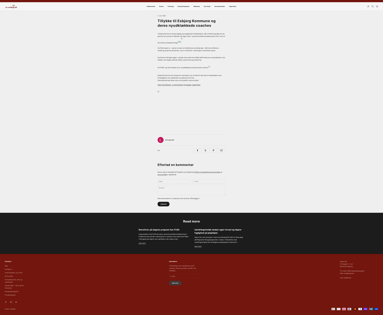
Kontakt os (8, 269)
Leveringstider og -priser (14, 273)
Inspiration (232, 6)
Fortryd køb (9, 276)
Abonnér (175, 283)
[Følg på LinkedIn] (16, 302)
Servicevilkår (162, 175)
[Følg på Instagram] (11, 302)
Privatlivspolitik (10, 295)
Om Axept (207, 6)
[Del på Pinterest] (213, 150)
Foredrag (171, 6)
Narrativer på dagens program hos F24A (159, 230)
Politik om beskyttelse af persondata (207, 172)
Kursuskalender (219, 6)
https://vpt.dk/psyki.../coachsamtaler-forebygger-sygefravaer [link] (179, 85)
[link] (191, 108)
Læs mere (142, 243)
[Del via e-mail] (221, 150)
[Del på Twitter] (205, 150)
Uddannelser (151, 6)
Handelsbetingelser (12, 291)
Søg (6, 266)
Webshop (196, 6)
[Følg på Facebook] (6, 302)
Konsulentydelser (183, 6)
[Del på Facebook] (197, 150)
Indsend (163, 204)
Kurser (161, 6)
